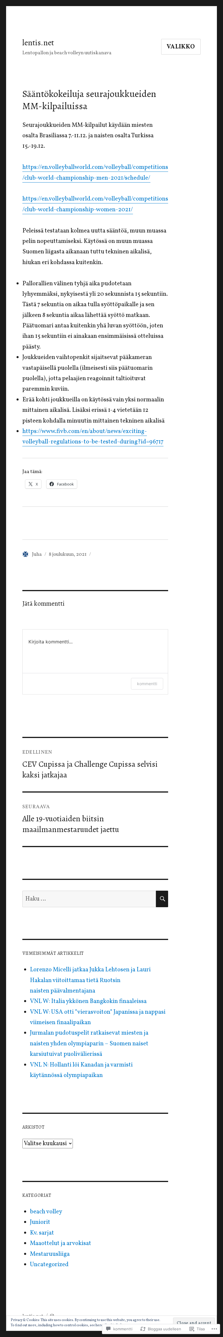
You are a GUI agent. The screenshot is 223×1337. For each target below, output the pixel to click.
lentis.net (38, 42)
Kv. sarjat (42, 1233)
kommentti (147, 683)
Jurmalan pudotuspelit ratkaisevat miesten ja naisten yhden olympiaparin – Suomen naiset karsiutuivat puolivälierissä (89, 1043)
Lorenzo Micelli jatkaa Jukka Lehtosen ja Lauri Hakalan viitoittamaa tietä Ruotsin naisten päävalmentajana (90, 980)
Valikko (181, 47)
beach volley (46, 1212)
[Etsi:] (89, 899)
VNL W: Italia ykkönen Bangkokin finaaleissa (88, 1001)
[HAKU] (162, 899)
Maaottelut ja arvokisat (60, 1243)
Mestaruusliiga (50, 1254)
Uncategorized (49, 1264)
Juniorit (40, 1222)
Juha (37, 554)
